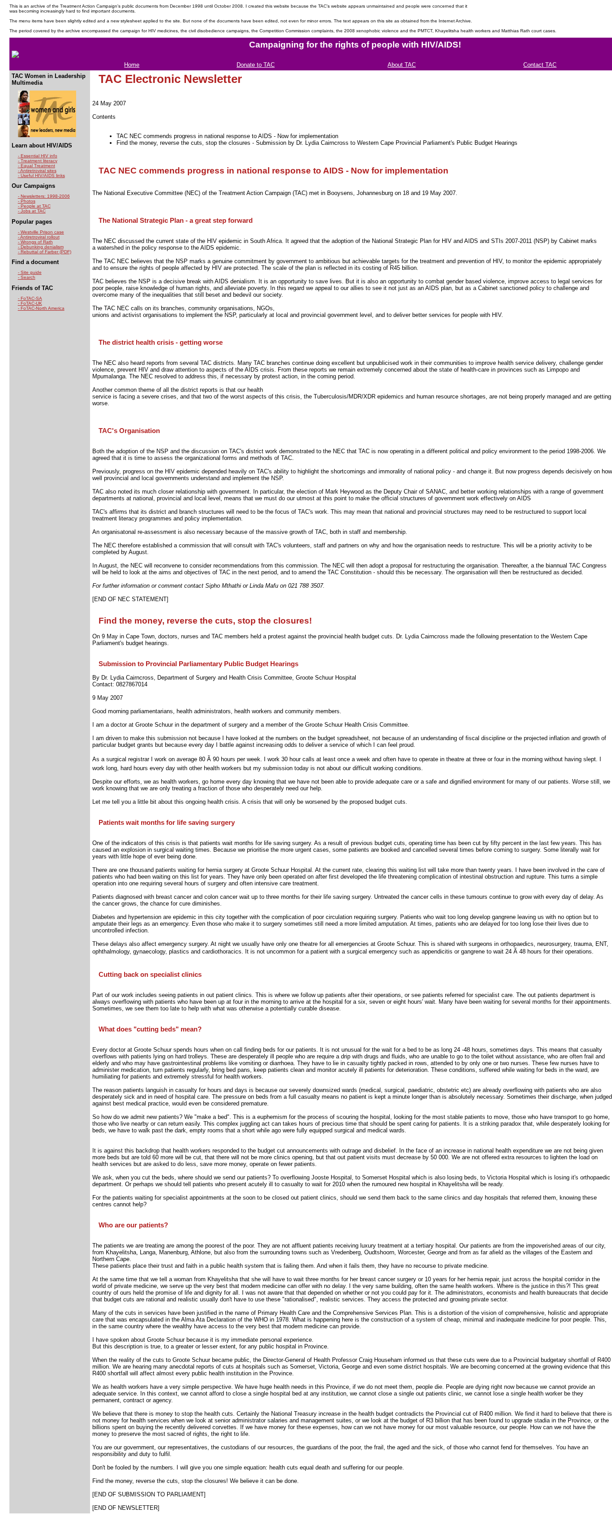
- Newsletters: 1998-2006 (44, 196)
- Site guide (30, 272)
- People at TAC (34, 206)
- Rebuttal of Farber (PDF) (44, 251)
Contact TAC (539, 64)
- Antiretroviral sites (37, 170)
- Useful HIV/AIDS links (41, 175)
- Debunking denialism (41, 246)
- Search (26, 277)
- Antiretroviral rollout (39, 236)
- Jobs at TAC (32, 210)
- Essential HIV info (37, 155)
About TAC (402, 64)
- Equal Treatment (36, 165)
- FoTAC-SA (30, 298)
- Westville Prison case (41, 232)
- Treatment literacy (37, 160)
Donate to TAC (256, 64)
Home (131, 64)
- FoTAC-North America (41, 308)
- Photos (26, 201)
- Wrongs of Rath (35, 241)
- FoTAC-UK (30, 303)
